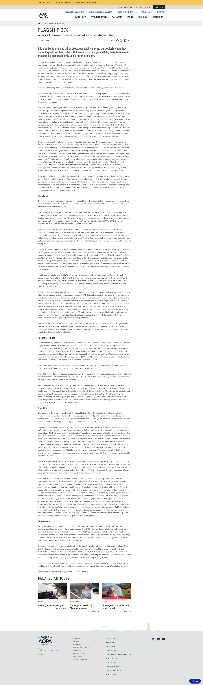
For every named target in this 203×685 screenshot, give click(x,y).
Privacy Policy (111, 658)
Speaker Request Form (80, 659)
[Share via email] (129, 40)
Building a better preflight (50, 605)
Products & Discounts (74, 12)
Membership (157, 17)
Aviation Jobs (111, 662)
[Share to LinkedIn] (124, 40)
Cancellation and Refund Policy (118, 654)
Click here (93, 2)
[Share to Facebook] (117, 40)
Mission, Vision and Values (81, 647)
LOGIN (147, 7)
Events (130, 17)
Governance (77, 650)
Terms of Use (111, 650)
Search (162, 12)
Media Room (110, 642)
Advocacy (142, 17)
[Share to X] (121, 40)
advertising (110, 646)
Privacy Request (112, 674)
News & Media (80, 17)
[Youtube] (163, 639)
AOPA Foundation (125, 7)
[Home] (40, 23)
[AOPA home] (43, 18)
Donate (139, 7)
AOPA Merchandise (113, 666)
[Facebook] (148, 639)
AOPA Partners (77, 656)
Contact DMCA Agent (114, 670)
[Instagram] (158, 639)
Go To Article (61, 608)
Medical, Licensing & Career (100, 12)
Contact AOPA (111, 638)
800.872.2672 (41, 654)
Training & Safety (99, 17)
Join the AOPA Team (79, 653)
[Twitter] (153, 639)
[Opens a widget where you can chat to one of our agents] (195, 681)
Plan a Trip (117, 17)
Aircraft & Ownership (126, 12)
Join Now (159, 7)
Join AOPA (76, 641)
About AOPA (145, 12)
